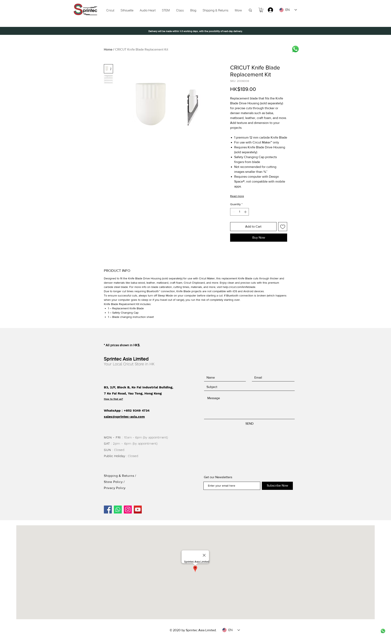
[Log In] (268, 10)
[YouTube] (138, 509)
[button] (166, 10)
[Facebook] (108, 509)
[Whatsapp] (295, 49)
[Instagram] (128, 509)
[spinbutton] (239, 211)
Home (108, 49)
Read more (237, 196)
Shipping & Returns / (120, 475)
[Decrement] (233, 211)
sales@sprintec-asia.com (124, 417)
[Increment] (245, 211)
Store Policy (114, 482)
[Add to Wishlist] (282, 226)
